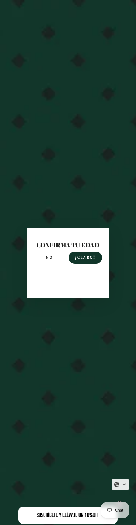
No (49, 257)
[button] (120, 484)
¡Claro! (85, 257)
